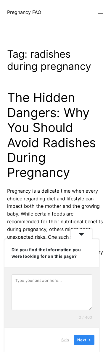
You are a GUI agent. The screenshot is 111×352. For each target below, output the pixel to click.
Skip (65, 339)
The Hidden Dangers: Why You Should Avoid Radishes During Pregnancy (51, 135)
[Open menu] (100, 12)
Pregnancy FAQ (24, 12)
